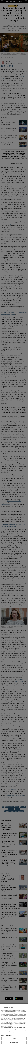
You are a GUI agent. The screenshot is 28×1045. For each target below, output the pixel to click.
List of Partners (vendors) (6, 1035)
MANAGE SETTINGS (14, 1042)
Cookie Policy (10, 1020)
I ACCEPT (14, 1038)
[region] (14, 1024)
